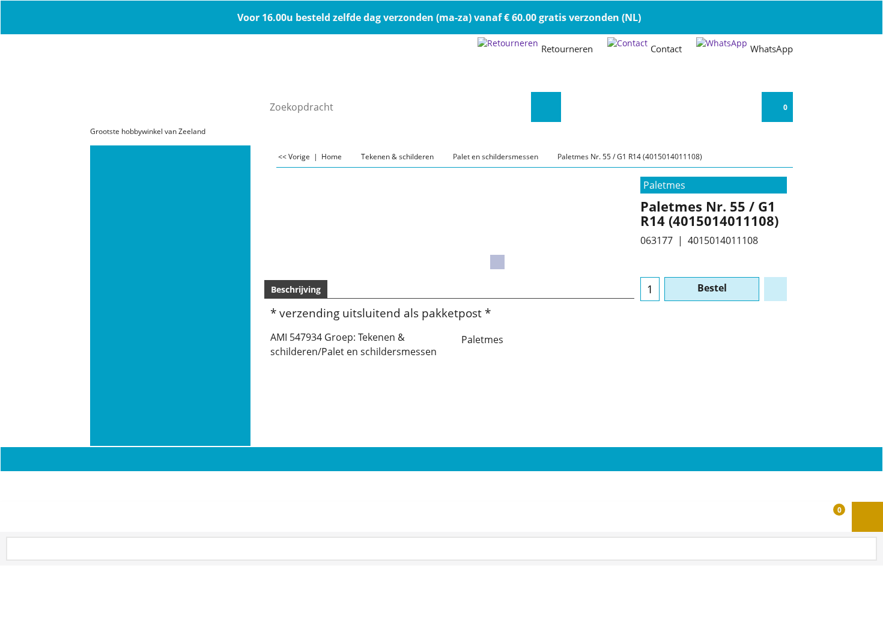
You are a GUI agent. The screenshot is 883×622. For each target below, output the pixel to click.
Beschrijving (296, 289)
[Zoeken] (546, 107)
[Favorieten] (775, 289)
